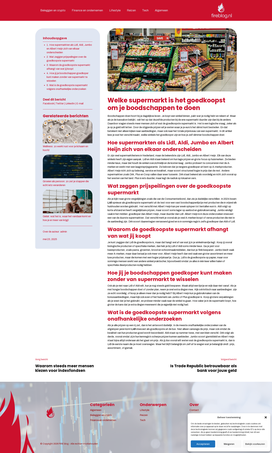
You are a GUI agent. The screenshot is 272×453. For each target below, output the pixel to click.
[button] (265, 417)
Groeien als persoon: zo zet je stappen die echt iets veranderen (66, 183)
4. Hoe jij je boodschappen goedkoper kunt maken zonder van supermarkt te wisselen (67, 77)
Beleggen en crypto (52, 10)
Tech (145, 10)
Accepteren (203, 444)
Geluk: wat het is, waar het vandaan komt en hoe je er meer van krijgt (67, 218)
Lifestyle (115, 10)
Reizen (131, 10)
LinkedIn (70, 103)
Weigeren (229, 444)
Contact (194, 410)
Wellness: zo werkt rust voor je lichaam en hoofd (65, 148)
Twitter (60, 103)
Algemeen (161, 10)
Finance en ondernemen (87, 10)
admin (63, 231)
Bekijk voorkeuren (255, 444)
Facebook (48, 103)
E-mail (79, 103)
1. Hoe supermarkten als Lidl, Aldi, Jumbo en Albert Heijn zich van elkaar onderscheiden (69, 49)
